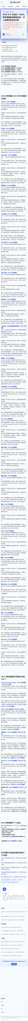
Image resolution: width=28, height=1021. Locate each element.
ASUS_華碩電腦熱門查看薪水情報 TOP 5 (9, 47)
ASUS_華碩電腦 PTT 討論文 (7, 49)
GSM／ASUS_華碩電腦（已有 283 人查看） (13, 709)
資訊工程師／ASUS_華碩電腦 (9, 155)
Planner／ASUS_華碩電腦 (8, 101)
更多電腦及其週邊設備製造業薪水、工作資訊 (10, 51)
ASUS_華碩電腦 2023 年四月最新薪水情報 (9, 45)
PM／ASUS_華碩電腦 (7, 418)
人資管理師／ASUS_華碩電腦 (9, 214)
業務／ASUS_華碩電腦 (7, 612)
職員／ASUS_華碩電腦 (7, 504)
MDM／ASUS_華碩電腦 (7, 531)
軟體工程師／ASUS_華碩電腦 (9, 475)
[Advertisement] (14, 981)
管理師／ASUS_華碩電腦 (7, 358)
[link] (14, 912)
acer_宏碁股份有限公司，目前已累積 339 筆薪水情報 (13, 876)
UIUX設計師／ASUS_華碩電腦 (9, 242)
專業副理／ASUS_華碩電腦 (8, 185)
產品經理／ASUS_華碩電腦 (8, 299)
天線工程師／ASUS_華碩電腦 (9, 272)
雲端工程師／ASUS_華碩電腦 (9, 447)
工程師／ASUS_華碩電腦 (7, 128)
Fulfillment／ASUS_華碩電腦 (9, 639)
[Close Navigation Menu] (2, 2)
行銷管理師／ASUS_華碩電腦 (9, 386)
